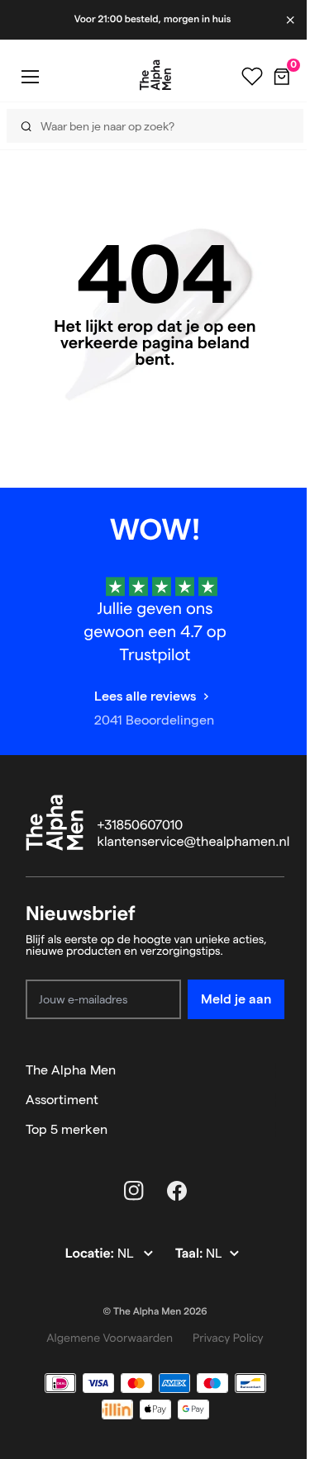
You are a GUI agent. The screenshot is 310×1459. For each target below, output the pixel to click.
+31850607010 (141, 826)
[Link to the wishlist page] (252, 76)
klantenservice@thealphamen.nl (194, 842)
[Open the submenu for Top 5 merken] (276, 1129)
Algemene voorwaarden (109, 1337)
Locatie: (91, 1254)
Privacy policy (228, 1337)
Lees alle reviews (145, 696)
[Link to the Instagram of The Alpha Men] (134, 1191)
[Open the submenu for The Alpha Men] (276, 1070)
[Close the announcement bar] (292, 20)
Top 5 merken (66, 1129)
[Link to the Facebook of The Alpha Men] (177, 1191)
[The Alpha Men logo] (155, 75)
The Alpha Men (71, 1070)
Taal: (190, 1254)
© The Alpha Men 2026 (155, 1311)
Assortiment (62, 1100)
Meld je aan (236, 999)
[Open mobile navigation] (29, 76)
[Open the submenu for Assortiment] (276, 1100)
